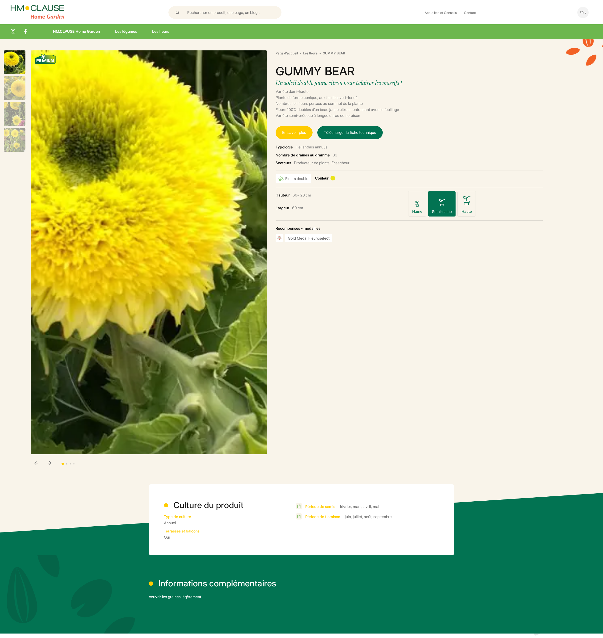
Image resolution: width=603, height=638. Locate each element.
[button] (49, 463)
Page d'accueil (287, 53)
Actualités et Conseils (441, 12)
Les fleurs (160, 31)
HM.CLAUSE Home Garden (76, 31)
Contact (470, 12)
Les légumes (126, 31)
